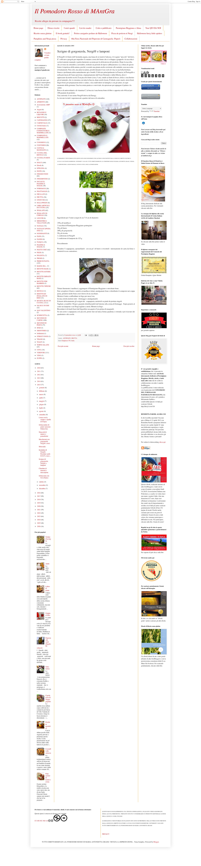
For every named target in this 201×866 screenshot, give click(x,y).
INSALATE (41, 210)
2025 (39, 523)
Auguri (39, 109)
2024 (39, 519)
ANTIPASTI (67, 338)
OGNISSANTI (42, 233)
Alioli (47, 564)
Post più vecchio (129, 346)
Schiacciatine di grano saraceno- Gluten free (45, 427)
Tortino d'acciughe (48, 539)
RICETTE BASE (42, 269)
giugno (41, 404)
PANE (39, 236)
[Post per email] (85, 335)
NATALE (40, 226)
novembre (42, 485)
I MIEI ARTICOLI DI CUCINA (43, 206)
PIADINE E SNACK (41, 246)
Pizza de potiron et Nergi (122, 33)
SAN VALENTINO (43, 310)
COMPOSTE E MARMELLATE (42, 136)
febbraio (42, 391)
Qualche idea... (42, 266)
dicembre (42, 488)
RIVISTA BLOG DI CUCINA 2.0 (44, 302)
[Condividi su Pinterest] (98, 335)
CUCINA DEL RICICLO (42, 154)
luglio (41, 408)
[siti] (150, 89)
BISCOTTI (40, 117)
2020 (39, 506)
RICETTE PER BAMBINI (42, 282)
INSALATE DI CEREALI (42, 214)
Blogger (156, 842)
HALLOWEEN (42, 203)
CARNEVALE (42, 123)
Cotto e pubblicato (103, 28)
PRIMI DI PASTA (43, 261)
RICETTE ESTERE (43, 271)
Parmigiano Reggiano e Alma (128, 28)
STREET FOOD (42, 336)
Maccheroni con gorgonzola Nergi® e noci (44, 441)
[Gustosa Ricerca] (151, 580)
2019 (39, 503)
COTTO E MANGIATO (41, 149)
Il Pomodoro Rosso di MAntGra (75, 10)
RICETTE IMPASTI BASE (44, 277)
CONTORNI (41, 145)
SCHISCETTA (42, 315)
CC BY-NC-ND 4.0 (41, 821)
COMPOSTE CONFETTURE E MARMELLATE (43, 130)
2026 (39, 526)
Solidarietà (40, 333)
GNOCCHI (41, 200)
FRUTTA (74, 338)
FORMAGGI (41, 188)
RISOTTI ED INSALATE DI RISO (42, 296)
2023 (39, 516)
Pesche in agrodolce (47, 725)
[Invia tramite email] (90, 335)
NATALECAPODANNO (43, 229)
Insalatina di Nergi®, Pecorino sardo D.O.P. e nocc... (45, 453)
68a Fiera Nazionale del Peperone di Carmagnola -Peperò (95, 38)
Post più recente (63, 346)
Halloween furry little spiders (149, 33)
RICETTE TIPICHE (44, 286)
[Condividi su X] (94, 335)
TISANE (40, 339)
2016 (39, 493)
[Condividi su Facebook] (96, 335)
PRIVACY (105, 834)
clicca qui (162, 442)
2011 (39, 371)
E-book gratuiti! (63, 33)
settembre (42, 414)
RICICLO (40, 291)
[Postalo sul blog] (92, 335)
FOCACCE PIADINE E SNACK (41, 183)
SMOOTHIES (41, 330)
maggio (41, 401)
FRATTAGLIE (42, 191)
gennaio (42, 387)
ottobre (41, 482)
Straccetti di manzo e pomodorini (43, 434)
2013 (39, 378)
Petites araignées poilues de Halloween (90, 33)
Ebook (39, 165)
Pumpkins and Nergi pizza (45, 38)
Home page (38, 28)
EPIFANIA (40, 168)
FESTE (39, 171)
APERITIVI (41, 102)
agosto (41, 411)
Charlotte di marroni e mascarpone (43, 470)
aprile (41, 398)
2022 (39, 513)
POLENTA (40, 255)
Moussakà (42, 446)
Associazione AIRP (43, 105)
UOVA (39, 350)
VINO (39, 355)
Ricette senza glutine (43, 33)
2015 (39, 384)
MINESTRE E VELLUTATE (42, 222)
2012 (39, 374)
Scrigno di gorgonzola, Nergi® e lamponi (43, 462)
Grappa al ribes (47, 614)
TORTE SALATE (43, 345)
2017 (39, 496)
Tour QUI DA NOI (153, 28)
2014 (39, 381)
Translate (157, 111)
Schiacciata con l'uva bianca (44, 477)
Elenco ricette (53, 28)
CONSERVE (41, 142)
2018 (39, 499)
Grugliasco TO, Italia (68, 341)
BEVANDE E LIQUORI (41, 113)
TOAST (39, 342)
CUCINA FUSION (43, 158)
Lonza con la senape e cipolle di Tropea (45, 419)
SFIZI (39, 328)
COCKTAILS (41, 126)
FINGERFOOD (42, 179)
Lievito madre (85, 28)
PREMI (39, 258)
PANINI (39, 239)
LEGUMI (40, 218)
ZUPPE (39, 358)
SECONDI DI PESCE (41, 324)
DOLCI (39, 162)
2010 (39, 368)
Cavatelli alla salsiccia (48, 751)
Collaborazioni (131, 38)
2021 (39, 509)
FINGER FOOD (42, 174)
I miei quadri (69, 28)
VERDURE (41, 352)
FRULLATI (41, 194)
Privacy (64, 38)
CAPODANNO (42, 120)
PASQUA (40, 242)
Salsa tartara (47, 668)
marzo (41, 394)
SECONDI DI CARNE (41, 319)
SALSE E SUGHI (43, 305)
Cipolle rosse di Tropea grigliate (48, 698)
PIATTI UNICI (42, 249)
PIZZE (39, 252)
